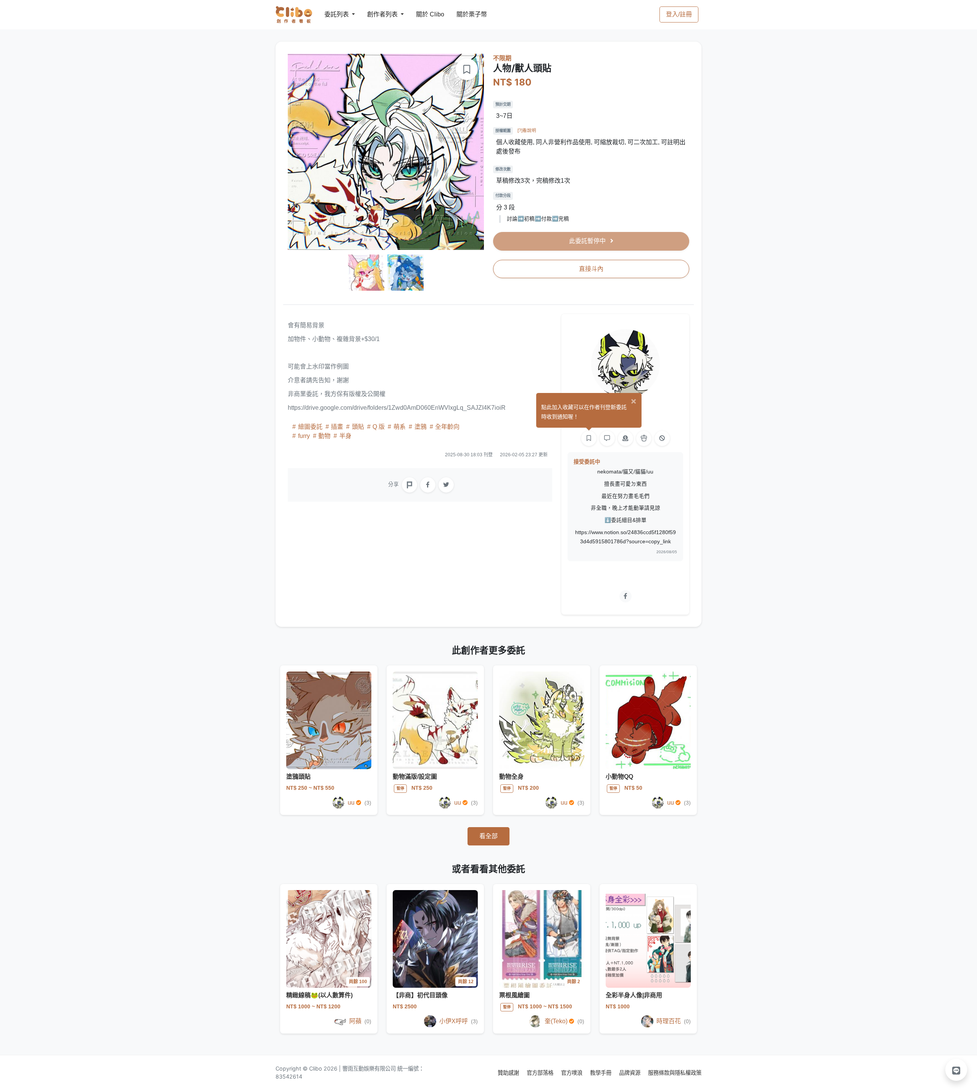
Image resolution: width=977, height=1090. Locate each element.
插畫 (337, 426)
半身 (344, 436)
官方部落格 (541, 1072)
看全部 (488, 836)
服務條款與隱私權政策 (674, 1072)
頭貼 (358, 426)
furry (304, 436)
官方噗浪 (572, 1072)
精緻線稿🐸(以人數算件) (319, 995)
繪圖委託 (310, 426)
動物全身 (511, 776)
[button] (956, 1070)
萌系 (399, 426)
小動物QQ (619, 776)
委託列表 (332, 14)
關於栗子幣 (464, 14)
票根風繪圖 (514, 995)
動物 (324, 436)
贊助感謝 (509, 1072)
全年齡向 (446, 426)
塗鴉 (420, 426)
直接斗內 (591, 269)
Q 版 (378, 426)
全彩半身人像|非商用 (634, 995)
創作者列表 (376, 14)
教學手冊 (601, 1072)
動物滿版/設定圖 (415, 776)
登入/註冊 (679, 14)
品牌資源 (630, 1072)
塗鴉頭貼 (298, 776)
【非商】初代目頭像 (420, 995)
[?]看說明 (527, 130)
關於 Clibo (423, 14)
